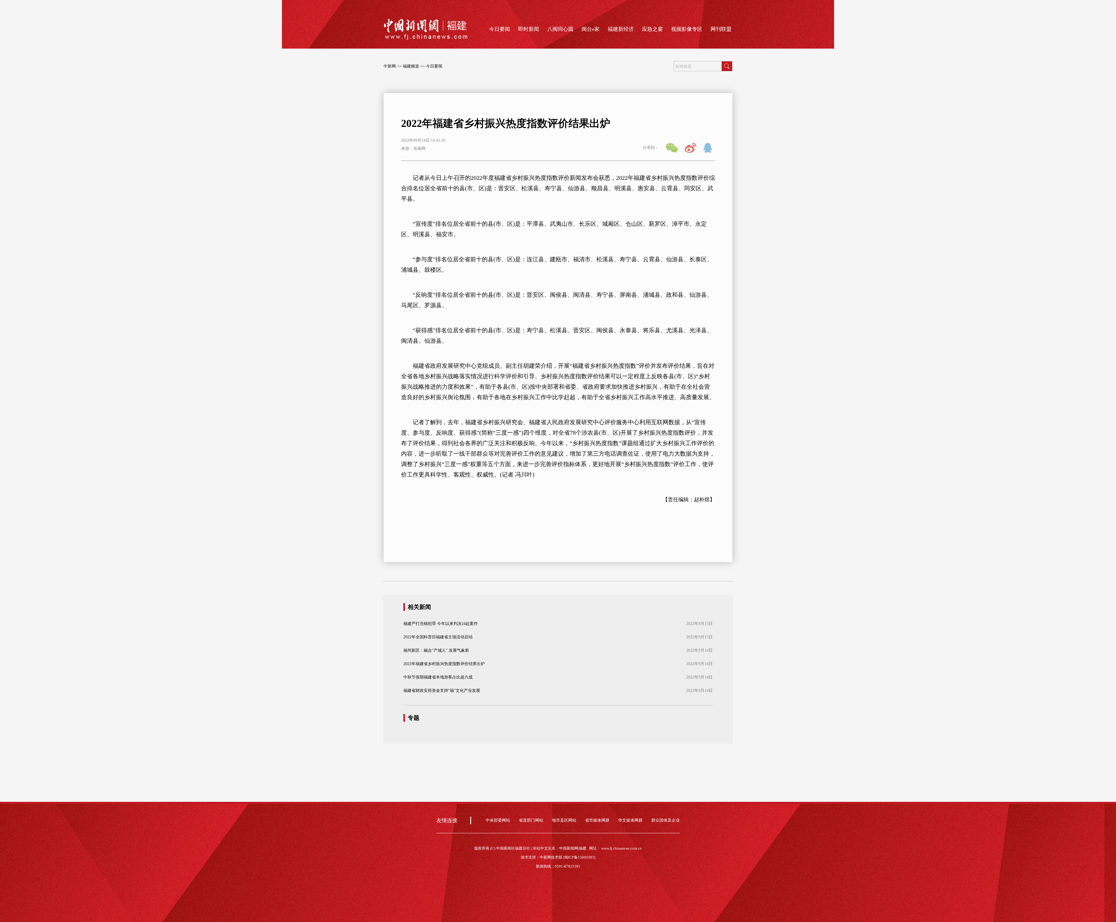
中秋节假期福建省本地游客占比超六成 (438, 677)
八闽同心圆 (560, 29)
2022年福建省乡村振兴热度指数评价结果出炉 (444, 664)
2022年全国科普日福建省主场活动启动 (438, 637)
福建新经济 (621, 29)
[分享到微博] (690, 148)
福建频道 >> (414, 66)
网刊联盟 (721, 29)
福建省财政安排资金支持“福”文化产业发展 (441, 690)
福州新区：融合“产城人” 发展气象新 (436, 650)
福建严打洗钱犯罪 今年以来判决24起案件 (440, 623)
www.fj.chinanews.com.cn (621, 848)
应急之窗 (652, 29)
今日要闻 (499, 29)
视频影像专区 (686, 29)
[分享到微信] (672, 148)
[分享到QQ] (709, 148)
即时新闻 (528, 29)
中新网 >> (393, 66)
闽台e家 (591, 29)
